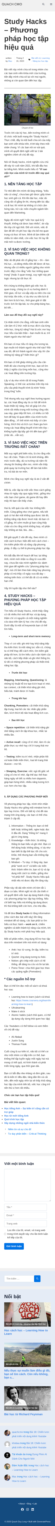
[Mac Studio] (12, 4)
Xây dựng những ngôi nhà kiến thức (24, 1123)
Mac (10, 61)
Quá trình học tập (14, 1119)
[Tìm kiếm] (37, 1278)
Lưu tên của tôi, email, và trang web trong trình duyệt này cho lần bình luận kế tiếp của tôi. (27, 1234)
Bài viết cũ (36, 58)
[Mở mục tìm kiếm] (43, 4)
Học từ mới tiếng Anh (16, 1115)
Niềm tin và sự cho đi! (19, 1129)
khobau (16, 1443)
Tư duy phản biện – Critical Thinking (27, 1133)
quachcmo (17, 1432)
